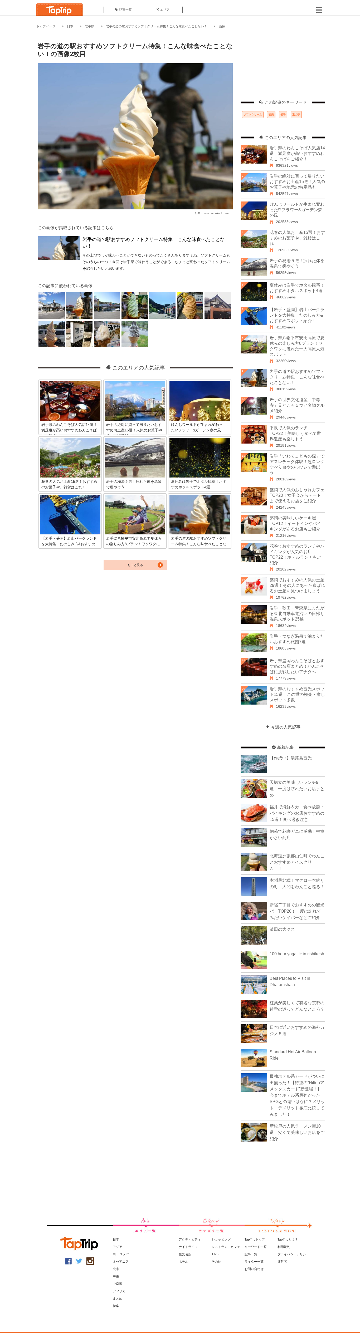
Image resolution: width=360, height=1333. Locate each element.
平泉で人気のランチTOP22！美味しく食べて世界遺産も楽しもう (295, 433)
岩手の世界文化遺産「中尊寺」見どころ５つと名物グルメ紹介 (297, 405)
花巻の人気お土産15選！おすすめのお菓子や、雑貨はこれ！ (297, 238)
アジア (117, 1247)
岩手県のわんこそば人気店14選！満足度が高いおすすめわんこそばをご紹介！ (297, 153)
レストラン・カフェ (226, 1247)
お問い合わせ (254, 1269)
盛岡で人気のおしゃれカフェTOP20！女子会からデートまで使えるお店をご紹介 (297, 495)
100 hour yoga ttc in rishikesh (297, 954)
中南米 (117, 1284)
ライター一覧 (254, 1261)
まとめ (117, 1298)
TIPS (215, 1254)
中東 (116, 1276)
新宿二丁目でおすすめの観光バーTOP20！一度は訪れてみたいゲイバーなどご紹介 (297, 911)
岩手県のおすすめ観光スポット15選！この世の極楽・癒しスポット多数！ (297, 694)
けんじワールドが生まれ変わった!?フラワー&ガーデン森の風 (297, 210)
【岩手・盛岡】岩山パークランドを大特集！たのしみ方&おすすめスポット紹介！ (297, 315)
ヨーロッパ (121, 1254)
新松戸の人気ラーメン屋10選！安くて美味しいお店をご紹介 (297, 1132)
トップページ (45, 26)
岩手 (283, 114)
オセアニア (121, 1261)
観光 (271, 114)
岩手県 (89, 26)
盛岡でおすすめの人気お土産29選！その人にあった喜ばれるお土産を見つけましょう (297, 585)
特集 (116, 1306)
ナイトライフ (188, 1247)
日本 (70, 26)
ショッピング (221, 1239)
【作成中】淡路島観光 (291, 758)
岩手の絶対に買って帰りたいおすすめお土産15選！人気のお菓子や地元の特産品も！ (297, 181)
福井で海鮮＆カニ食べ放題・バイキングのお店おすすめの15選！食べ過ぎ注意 (297, 813)
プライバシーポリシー (293, 1254)
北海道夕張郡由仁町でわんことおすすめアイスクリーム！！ (297, 862)
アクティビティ (190, 1239)
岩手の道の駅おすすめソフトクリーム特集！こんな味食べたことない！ (156, 26)
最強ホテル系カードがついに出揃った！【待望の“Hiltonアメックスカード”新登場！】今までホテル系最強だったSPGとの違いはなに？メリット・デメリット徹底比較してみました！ (297, 1095)
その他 (216, 1261)
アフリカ (119, 1291)
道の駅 (296, 114)
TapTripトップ (255, 1239)
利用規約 (284, 1247)
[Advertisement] (283, 67)
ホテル (183, 1261)
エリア (164, 10)
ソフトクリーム (253, 114)
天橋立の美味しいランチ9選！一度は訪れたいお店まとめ (297, 788)
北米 (116, 1269)
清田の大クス (282, 929)
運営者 (282, 1261)
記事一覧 (125, 10)
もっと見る (135, 565)
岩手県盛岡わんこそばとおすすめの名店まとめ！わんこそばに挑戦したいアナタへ (297, 666)
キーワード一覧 (256, 1247)
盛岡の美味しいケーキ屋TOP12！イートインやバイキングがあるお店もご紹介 (295, 523)
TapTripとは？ (288, 1239)
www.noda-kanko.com (217, 213)
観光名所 (185, 1254)
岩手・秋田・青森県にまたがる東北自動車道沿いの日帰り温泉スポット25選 (297, 613)
